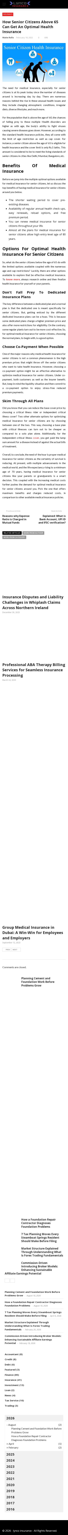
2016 (10, 1509)
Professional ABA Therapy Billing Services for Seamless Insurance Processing (33, 670)
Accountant (12, 1354)
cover (36, 437)
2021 (10, 1478)
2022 (10, 1472)
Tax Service (12, 1400)
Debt (8, 1364)
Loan (7, 1390)
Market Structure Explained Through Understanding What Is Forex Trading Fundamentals (42, 1252)
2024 (10, 1460)
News (8, 1395)
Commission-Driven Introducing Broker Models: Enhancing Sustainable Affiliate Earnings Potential (31, 1268)
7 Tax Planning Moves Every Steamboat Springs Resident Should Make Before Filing (40, 1237)
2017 (10, 1503)
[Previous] (7, 1281)
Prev (8, 949)
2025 (10, 1454)
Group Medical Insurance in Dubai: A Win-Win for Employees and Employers (32, 932)
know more (13, 279)
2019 (10, 1490)
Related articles (12, 533)
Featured (10, 1369)
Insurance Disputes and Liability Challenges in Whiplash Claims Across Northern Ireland (32, 602)
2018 (10, 1497)
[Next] (12, 1281)
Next (15, 949)
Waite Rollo (8, 37)
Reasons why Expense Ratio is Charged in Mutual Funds (16, 519)
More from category (14, 537)
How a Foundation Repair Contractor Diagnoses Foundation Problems (38, 1223)
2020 (10, 1484)
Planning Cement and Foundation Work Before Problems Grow (37, 982)
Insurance (7, 14)
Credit (8, 1359)
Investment (12, 1385)
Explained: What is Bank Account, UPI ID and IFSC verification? (52, 519)
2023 (10, 1466)
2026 (10, 1418)
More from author (33, 533)
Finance (9, 1374)
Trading (9, 1405)
